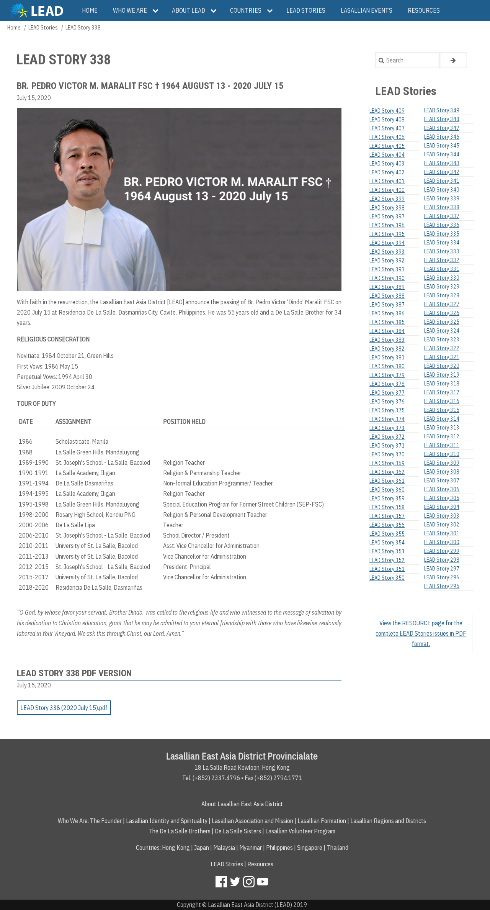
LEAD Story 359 (387, 498)
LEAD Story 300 (441, 542)
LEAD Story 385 (387, 322)
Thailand (337, 847)
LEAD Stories (43, 27)
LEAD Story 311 (441, 445)
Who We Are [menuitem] (130, 10)
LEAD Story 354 (387, 542)
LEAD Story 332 (441, 260)
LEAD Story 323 (441, 339)
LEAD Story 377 (387, 392)
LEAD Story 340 (441, 189)
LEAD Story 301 (441, 533)
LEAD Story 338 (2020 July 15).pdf (64, 708)
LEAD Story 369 (387, 463)
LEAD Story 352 (387, 560)
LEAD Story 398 (387, 207)
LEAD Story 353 (387, 551)
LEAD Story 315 (441, 410)
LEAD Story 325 (441, 321)
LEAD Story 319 (441, 374)
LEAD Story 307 (441, 480)
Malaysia (224, 847)
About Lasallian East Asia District (242, 804)
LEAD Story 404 (387, 154)
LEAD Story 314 (441, 418)
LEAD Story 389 (387, 287)
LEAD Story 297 (441, 568)
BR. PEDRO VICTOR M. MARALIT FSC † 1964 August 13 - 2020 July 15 (150, 85)
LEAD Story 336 (441, 224)
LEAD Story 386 (387, 313)
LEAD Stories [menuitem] (305, 10)
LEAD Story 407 (387, 128)
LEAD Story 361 (387, 480)
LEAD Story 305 (441, 498)
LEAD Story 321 (441, 357)
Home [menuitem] (90, 10)
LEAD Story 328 (441, 295)
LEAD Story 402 (387, 172)
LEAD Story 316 (441, 401)
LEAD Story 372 (387, 436)
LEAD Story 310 (441, 454)
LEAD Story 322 (441, 348)
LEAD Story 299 (441, 551)
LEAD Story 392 (387, 260)
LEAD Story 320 (441, 365)
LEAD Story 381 (387, 357)
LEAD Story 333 (441, 251)
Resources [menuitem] (424, 10)
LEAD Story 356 (387, 524)
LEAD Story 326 (441, 313)
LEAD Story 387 (387, 304)
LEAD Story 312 (441, 436)
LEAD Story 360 (387, 489)
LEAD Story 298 (441, 559)
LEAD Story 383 (387, 339)
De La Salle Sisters (238, 831)
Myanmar (250, 847)
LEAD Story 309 (441, 462)
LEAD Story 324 (441, 330)
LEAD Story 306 (441, 489)
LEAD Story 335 (441, 233)
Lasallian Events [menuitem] (366, 10)
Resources (260, 864)
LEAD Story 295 (441, 586)
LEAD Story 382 (387, 348)
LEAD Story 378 (387, 383)
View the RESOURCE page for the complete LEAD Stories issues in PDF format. (421, 633)
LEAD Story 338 (441, 207)
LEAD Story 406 (387, 137)
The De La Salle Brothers (180, 831)
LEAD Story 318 (441, 383)
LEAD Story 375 (387, 410)
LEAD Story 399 (387, 198)
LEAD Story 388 (387, 295)
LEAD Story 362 (387, 472)
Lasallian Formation (321, 821)
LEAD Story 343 (441, 163)
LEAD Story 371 (387, 445)
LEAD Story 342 (441, 172)
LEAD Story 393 (387, 251)
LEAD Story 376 (387, 401)
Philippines (279, 847)
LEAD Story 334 (441, 242)
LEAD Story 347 (441, 128)
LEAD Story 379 (387, 375)
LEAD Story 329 (441, 286)
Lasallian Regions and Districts (388, 821)
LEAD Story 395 (387, 234)
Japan (201, 847)
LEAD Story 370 (387, 454)
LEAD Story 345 (441, 145)
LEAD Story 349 (441, 110)
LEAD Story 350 (387, 577)
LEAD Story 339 (441, 198)
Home (14, 27)
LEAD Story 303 (441, 515)
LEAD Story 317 (441, 392)
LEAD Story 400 (387, 190)
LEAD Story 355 (387, 533)
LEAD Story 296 (441, 577)
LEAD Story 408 (387, 119)
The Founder (106, 821)
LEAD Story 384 (387, 331)
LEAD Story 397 (387, 216)
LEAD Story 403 (387, 163)
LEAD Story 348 (441, 119)
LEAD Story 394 (387, 242)
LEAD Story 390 (387, 278)
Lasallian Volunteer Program (300, 831)
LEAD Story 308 (441, 471)
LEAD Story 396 (387, 225)
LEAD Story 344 (441, 154)
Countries (148, 847)
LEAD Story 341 (441, 180)
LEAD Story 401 (387, 181)
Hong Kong (176, 847)
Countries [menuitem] (245, 10)
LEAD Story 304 (441, 506)
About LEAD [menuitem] (188, 10)
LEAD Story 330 (441, 277)
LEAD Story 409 (387, 110)
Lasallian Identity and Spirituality (166, 821)
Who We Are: (73, 821)
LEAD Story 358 (387, 507)
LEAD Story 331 (441, 269)
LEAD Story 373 (387, 428)
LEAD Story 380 (387, 366)
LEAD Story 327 (441, 304)
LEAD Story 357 (387, 516)
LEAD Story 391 (387, 269)
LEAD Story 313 (441, 427)
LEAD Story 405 (387, 146)
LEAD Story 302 (441, 524)
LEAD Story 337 (441, 216)
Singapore (309, 847)
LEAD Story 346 (441, 136)
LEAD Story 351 (387, 569)
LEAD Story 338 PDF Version (74, 673)
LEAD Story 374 (387, 419)
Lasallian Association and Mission (252, 821)
